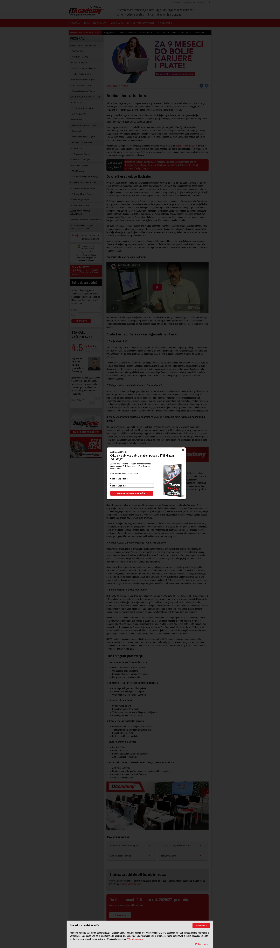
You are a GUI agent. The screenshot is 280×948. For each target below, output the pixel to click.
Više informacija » (135, 939)
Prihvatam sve (201, 925)
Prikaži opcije (202, 944)
